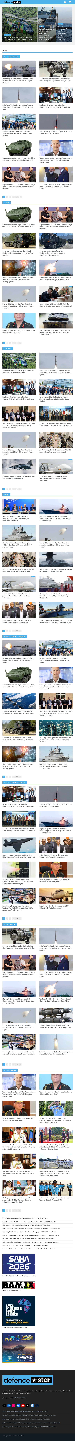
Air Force (7, 35)
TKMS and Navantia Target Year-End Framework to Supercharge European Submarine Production (30, 1235)
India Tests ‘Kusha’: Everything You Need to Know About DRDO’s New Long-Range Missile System (30, 1242)
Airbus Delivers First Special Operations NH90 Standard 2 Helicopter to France (24, 1218)
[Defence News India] (12, 2)
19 (17, 918)
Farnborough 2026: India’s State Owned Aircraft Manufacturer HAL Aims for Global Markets (28, 1249)
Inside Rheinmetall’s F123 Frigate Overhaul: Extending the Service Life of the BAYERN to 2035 (29, 1222)
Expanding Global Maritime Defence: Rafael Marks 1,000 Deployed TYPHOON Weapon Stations (29, 1232)
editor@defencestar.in (20, 1398)
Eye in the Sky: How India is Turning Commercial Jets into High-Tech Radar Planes (25, 1245)
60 (17, 777)
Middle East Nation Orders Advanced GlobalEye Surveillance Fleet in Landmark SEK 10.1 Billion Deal (31, 1228)
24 (17, 1064)
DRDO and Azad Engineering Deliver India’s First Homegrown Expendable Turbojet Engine (28, 1238)
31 (17, 489)
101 (17, 197)
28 (17, 631)
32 (17, 343)
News (42, 26)
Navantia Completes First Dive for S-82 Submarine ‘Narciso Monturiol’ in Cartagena (26, 1225)
